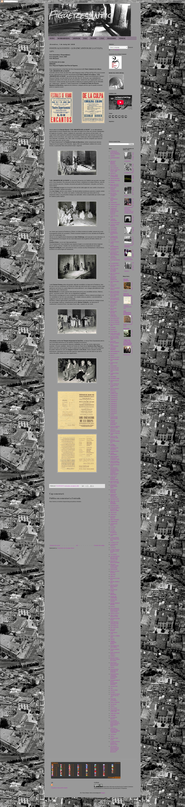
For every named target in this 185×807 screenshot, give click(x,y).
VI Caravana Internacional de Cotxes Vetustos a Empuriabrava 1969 (115, 723)
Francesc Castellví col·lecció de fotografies (113, 422)
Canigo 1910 (113, 206)
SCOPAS (112, 692)
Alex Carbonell (114, 168)
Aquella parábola (114, 178)
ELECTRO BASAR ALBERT (114, 342)
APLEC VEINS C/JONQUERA (114, 176)
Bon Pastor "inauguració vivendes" (113, 194)
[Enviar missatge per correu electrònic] (82, 485)
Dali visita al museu (113, 305)
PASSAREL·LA (114, 625)
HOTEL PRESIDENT (113, 454)
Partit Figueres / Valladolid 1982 (114, 622)
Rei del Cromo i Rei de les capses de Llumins (115, 659)
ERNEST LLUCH (114, 357)
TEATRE (93, 38)
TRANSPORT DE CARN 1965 (114, 710)
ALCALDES (113, 166)
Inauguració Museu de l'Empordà (113, 491)
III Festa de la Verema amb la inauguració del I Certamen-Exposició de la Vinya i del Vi (114, 471)
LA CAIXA (112, 527)
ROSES (112, 667)
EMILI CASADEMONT (114, 345)
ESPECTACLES (114, 368)
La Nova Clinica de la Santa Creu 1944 (114, 539)
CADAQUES (113, 202)
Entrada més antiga (99, 545)
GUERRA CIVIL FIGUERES (114, 448)
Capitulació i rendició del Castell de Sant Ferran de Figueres (114, 211)
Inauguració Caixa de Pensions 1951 (114, 478)
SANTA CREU (114, 690)
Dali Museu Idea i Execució (114, 266)
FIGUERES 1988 (114, 378)
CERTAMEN (113, 230)
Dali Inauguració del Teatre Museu (114, 299)
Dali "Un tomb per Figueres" (115, 274)
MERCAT (112, 576)
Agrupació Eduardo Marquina (113, 163)
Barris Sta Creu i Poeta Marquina (114, 185)
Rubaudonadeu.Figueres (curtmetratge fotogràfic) (115, 682)
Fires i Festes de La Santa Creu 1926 (114, 385)
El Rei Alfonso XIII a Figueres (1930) (115, 334)
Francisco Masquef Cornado (115, 430)
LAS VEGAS (113, 554)
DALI (85, 38)
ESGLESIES (111, 38)
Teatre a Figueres (114, 702)
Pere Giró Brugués (112, 630)
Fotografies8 (113, 411)
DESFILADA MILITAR (113, 312)
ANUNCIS (76, 38)
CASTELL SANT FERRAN (114, 225)
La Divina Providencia (113, 531)
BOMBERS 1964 (114, 191)
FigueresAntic (80, 15)
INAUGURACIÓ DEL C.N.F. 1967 (114, 482)
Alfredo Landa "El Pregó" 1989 (114, 170)
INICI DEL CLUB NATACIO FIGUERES (114, 502)
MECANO (112, 574)
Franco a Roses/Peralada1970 (114, 441)
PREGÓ (112, 639)
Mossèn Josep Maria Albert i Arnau (114, 586)
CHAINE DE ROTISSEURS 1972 (114, 233)
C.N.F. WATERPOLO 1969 (114, 199)
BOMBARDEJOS (64, 38)
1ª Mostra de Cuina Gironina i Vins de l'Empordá (115, 152)
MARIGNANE (113, 569)
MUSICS (112, 606)
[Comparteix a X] (89, 486)
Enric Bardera (114, 353)
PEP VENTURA (114, 627)
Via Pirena (113, 734)
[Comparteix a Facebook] (91, 486)
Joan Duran (113, 512)
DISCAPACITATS (114, 318)
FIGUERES (113, 376)
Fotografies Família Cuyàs (114, 392)
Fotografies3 (113, 401)
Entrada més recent (55, 545)
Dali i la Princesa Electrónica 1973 (114, 292)
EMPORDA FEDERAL (113, 348)
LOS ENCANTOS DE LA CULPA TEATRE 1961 (114, 558)
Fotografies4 (113, 403)
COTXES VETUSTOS (113, 257)
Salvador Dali (113, 686)
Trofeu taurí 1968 (114, 713)
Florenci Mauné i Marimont (114, 389)
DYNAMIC (113, 327)
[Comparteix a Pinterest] (93, 486)
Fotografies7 (113, 409)
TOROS (112, 706)
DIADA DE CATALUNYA (113, 315)
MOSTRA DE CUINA (113, 590)
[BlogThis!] (87, 486)
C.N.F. (102, 38)
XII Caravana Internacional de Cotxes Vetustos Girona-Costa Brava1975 (114, 749)
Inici (77, 545)
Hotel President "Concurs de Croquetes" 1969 (114, 458)
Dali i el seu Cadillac (113, 285)
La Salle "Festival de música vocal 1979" (114, 551)
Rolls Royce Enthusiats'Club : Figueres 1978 (114, 664)
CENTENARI (113, 228)
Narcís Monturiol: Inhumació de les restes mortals (114, 610)
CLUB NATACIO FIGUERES (114, 249)
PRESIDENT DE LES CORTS (114, 646)
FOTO (52, 38)
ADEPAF (112, 156)
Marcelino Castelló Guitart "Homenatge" (114, 566)
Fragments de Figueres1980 (114, 417)
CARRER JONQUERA (113, 220)
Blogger (103, 793)
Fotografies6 (113, 407)
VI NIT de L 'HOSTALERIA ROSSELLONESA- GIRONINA (115, 730)
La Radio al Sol (114, 542)
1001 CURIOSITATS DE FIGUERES (127, 313)
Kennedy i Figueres (113, 517)
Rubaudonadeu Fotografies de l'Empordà (114, 671)
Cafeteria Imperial (115, 204)
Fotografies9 (113, 413)
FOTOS (112, 415)
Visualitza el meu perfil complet (59, 788)
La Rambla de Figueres (114, 545)
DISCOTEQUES (114, 320)
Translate (116, 50)
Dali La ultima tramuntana (114, 302)
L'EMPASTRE (113, 521)
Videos (112, 736)
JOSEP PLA (113, 514)
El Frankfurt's (113, 331)
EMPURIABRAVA (114, 351)
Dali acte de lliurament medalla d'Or (113, 278)
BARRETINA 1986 (115, 180)
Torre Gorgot (113, 708)
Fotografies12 (114, 399)
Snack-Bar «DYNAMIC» (113, 699)
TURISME (113, 715)
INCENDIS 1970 (114, 499)
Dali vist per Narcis (113, 309)
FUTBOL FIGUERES (113, 445)
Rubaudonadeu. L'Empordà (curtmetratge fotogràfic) (114, 676)
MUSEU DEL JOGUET (113, 600)
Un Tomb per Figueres (113, 718)
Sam (111, 688)
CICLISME (113, 240)
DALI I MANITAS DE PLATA (114, 295)
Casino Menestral (115, 222)
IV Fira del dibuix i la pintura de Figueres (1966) (115, 509)
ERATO (112, 355)
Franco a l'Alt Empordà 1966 (114, 437)
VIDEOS (122, 38)
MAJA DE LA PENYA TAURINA (114, 561)
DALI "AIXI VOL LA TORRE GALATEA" (114, 270)
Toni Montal (113, 704)
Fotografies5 (113, 405)
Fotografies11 (113, 397)
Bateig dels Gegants (113, 188)
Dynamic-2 (113, 329)
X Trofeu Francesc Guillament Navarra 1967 (115, 743)
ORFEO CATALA (114, 613)
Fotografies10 (114, 395)
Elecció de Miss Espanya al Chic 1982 (114, 338)
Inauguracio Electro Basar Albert (113, 486)
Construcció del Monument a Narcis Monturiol (114, 253)
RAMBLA (112, 656)
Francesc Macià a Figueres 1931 (115, 427)
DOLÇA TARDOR (114, 322)
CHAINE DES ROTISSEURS (114, 237)
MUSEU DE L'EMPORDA (113, 597)
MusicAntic (126, 328)
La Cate (112, 529)
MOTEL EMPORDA (113, 594)
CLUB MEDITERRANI (114, 246)
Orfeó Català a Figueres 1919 (114, 616)
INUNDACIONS (114, 506)
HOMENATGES (114, 451)
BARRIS (112, 182)
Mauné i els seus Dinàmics (114, 571)
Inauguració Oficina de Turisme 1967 (114, 496)
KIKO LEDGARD (114, 519)
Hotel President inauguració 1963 (115, 462)
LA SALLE (113, 547)
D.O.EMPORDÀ (114, 263)
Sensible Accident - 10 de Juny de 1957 (115, 695)
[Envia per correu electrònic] (86, 486)
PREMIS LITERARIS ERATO (113, 643)
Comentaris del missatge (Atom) (65, 548)
